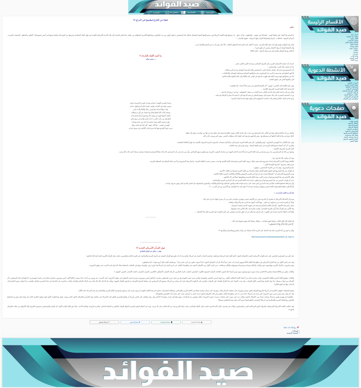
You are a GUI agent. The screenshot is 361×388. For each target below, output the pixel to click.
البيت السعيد (354, 58)
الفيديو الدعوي (353, 125)
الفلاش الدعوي (353, 123)
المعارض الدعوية (352, 129)
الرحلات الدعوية (352, 93)
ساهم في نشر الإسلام (350, 99)
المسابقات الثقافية (352, 87)
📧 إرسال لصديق (104, 322)
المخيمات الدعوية (352, 89)
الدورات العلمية (353, 83)
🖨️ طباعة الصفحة (196, 322)
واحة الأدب (354, 56)
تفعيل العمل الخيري (351, 85)
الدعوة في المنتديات (351, 97)
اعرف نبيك (354, 34)
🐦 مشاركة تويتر (135, 322)
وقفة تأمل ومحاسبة (351, 135)
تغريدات (355, 54)
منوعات (355, 52)
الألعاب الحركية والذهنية (350, 91)
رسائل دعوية (353, 48)
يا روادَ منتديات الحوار (351, 137)
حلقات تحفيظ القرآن (351, 95)
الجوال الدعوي (353, 127)
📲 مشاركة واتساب (166, 322)
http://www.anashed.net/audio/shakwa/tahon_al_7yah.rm (273, 237)
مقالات (355, 50)
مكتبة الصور (354, 141)
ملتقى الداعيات (353, 40)
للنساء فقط (354, 44)
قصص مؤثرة (354, 121)
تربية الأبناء (354, 60)
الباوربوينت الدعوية (351, 131)
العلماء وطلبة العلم (351, 42)
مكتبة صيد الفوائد (352, 36)
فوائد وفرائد (354, 46)
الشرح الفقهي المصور (350, 139)
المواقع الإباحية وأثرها (351, 133)
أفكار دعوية (354, 38)
